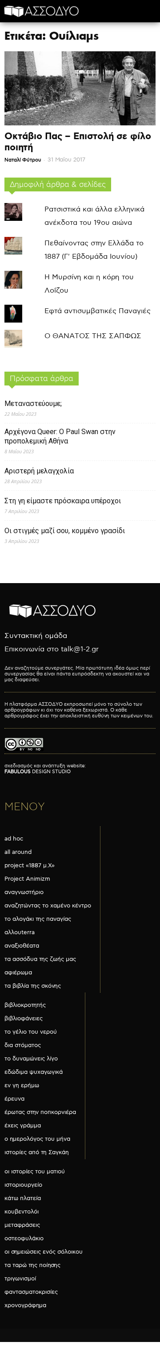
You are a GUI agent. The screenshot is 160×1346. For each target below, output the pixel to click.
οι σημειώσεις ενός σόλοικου (43, 1251)
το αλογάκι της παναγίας (37, 919)
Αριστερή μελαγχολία (39, 471)
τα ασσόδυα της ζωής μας (40, 959)
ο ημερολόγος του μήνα (37, 1139)
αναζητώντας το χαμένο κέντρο (47, 905)
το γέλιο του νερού (30, 1031)
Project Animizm (27, 878)
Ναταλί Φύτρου (22, 160)
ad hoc (13, 838)
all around (18, 852)
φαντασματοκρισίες (31, 1292)
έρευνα (14, 1098)
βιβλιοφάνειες (23, 1018)
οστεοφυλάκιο (24, 1238)
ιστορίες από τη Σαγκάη (36, 1152)
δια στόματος (22, 1045)
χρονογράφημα (25, 1305)
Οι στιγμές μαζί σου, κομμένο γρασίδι (64, 530)
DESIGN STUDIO (37, 771)
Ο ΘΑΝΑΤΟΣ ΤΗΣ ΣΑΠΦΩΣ (92, 336)
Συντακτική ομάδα (35, 636)
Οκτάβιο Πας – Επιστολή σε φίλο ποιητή (77, 142)
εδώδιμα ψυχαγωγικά (33, 1072)
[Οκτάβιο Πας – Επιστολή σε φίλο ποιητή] (80, 88)
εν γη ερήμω (21, 1085)
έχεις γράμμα (22, 1125)
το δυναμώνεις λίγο (31, 1058)
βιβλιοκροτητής (25, 1005)
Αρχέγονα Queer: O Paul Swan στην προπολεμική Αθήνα (60, 436)
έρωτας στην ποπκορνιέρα (40, 1112)
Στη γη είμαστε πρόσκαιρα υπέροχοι (62, 501)
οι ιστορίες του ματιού (34, 1171)
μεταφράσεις (22, 1225)
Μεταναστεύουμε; (33, 403)
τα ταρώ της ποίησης (32, 1265)
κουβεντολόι (21, 1211)
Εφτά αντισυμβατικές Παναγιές (97, 311)
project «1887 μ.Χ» (29, 865)
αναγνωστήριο (24, 892)
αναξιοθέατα (21, 945)
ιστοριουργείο (23, 1185)
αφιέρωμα (18, 972)
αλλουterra (19, 932)
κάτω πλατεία (22, 1198)
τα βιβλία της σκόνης (32, 986)
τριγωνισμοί (20, 1278)
